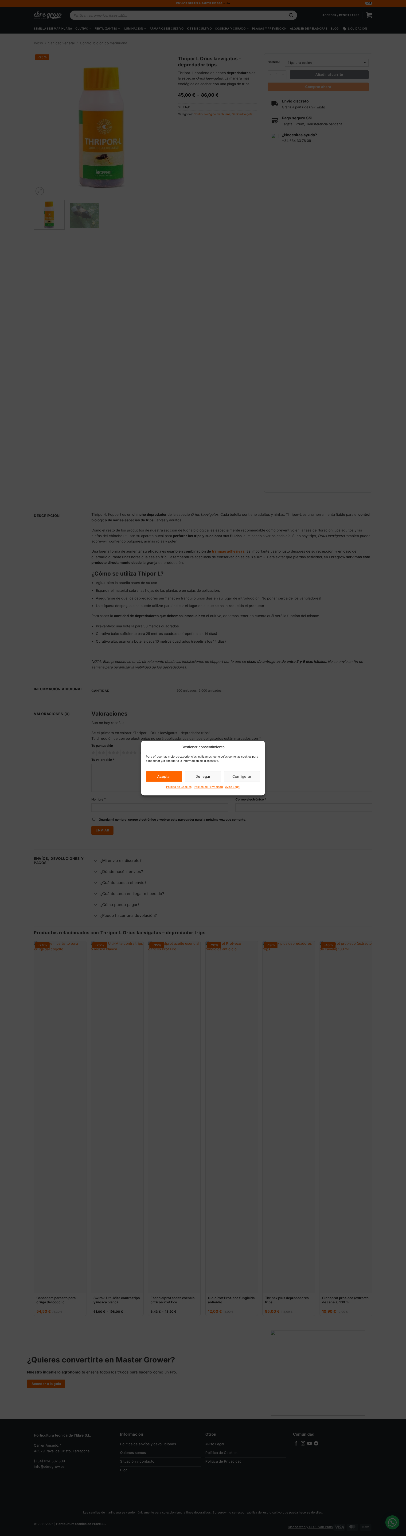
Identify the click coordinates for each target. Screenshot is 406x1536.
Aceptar (164, 776)
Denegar (203, 776)
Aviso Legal (232, 787)
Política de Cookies (178, 787)
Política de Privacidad (208, 787)
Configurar (242, 776)
